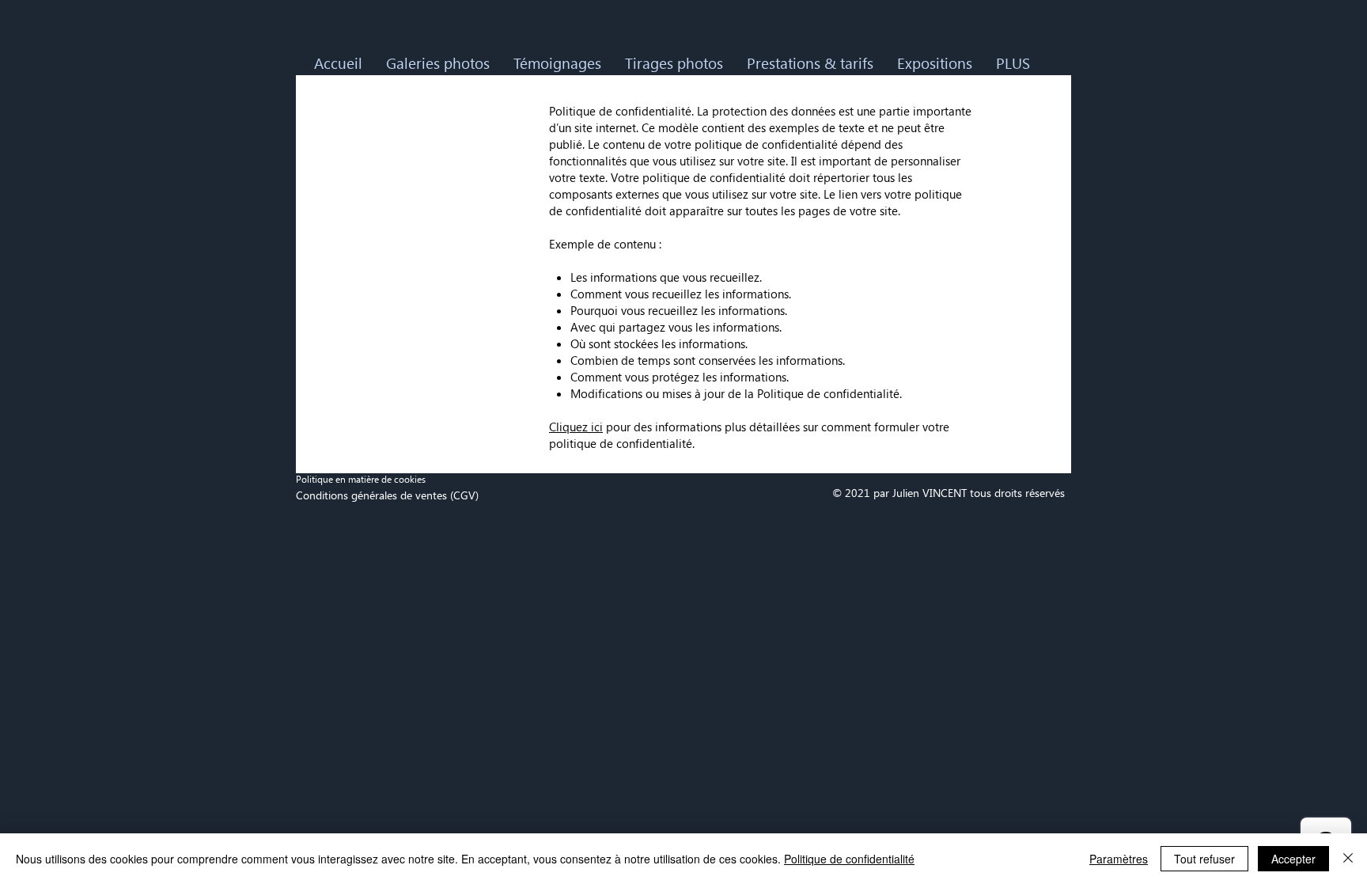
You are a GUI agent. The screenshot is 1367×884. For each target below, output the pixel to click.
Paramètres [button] (1118, 859)
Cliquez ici (576, 426)
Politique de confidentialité (849, 859)
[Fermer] (1348, 858)
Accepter (1293, 859)
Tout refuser (1204, 859)
